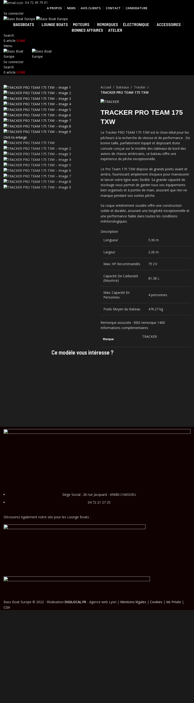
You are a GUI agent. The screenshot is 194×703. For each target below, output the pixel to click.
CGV (7, 607)
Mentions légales (133, 602)
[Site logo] (20, 18)
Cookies (156, 602)
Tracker (140, 87)
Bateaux (122, 87)
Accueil (106, 87)
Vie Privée (173, 602)
